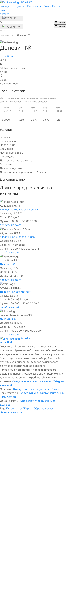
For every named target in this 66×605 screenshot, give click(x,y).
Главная (4, 35)
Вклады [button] (4, 6)
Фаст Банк (6, 56)
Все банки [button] (45, 6)
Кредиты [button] (18, 6)
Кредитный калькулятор (34, 393)
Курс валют (26, 400)
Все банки (53, 389)
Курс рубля (42, 400)
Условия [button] (6, 130)
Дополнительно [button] (12, 179)
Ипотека (28, 389)
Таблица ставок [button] (12, 91)
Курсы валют (14, 408)
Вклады (18, 389)
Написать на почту (12, 412)
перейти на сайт (10, 225)
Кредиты (40, 389)
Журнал (28, 408)
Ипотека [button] (32, 6)
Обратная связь (44, 408)
